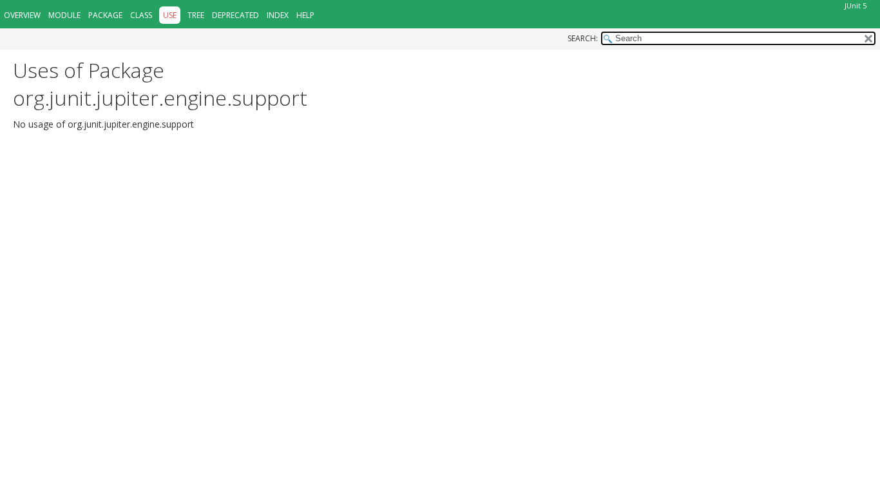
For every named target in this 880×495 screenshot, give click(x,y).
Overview (22, 15)
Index (278, 15)
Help (305, 15)
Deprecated (235, 15)
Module (64, 15)
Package (105, 15)
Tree (195, 15)
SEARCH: (583, 38)
